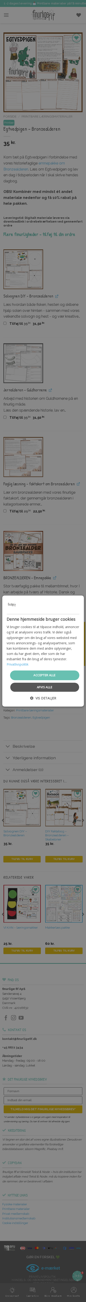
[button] (43, 698)
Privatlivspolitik (17, 664)
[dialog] (43, 651)
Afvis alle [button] (44, 687)
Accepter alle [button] (44, 675)
